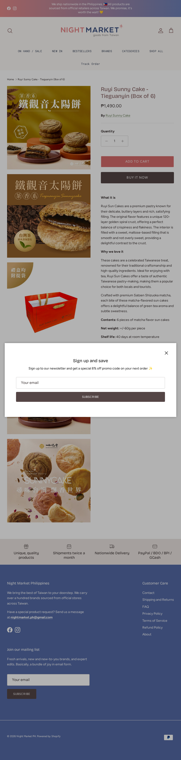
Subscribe (90, 397)
